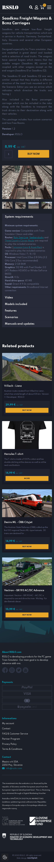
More (27, 478)
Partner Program (11, 739)
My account (8, 723)
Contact (6, 729)
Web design (22, 858)
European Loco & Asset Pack (27, 247)
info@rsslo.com (14, 768)
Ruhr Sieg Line (20, 238)
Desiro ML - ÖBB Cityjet (18, 522)
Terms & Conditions (12, 749)
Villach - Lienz (13, 386)
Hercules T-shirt (13, 454)
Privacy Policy (9, 744)
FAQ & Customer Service (15, 734)
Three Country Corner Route (19, 241)
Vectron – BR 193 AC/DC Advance (24, 590)
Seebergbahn (36, 238)
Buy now (34, 154)
